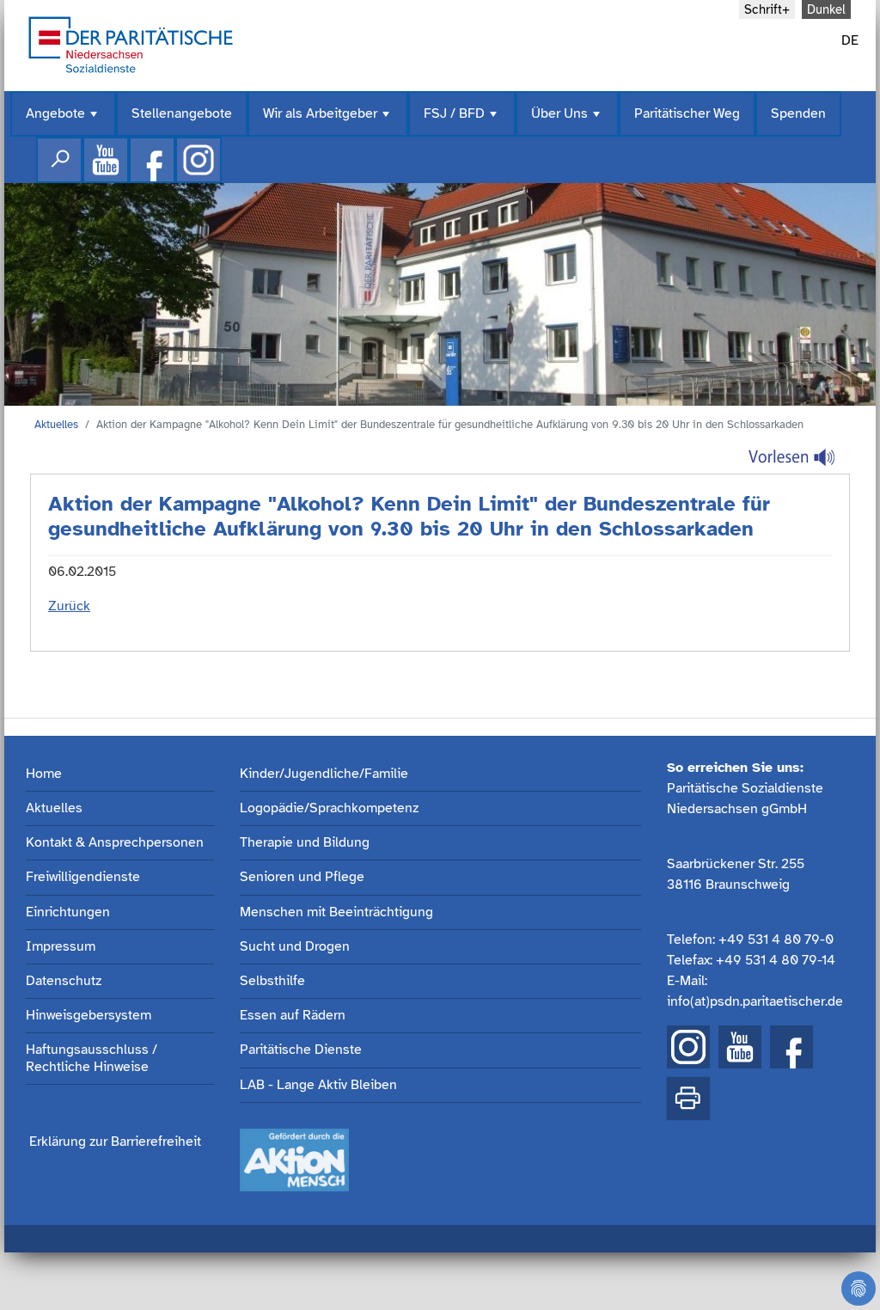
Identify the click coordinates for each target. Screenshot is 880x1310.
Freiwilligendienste (83, 877)
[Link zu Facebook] (152, 160)
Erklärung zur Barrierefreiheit (115, 1141)
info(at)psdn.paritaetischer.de (755, 1001)
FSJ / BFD (462, 121)
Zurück (69, 606)
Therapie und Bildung (305, 843)
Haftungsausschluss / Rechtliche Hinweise (91, 1058)
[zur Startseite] (130, 43)
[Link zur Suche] (59, 160)
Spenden (798, 113)
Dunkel (826, 9)
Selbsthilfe (272, 981)
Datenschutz (63, 981)
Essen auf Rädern (292, 1015)
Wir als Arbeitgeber (328, 121)
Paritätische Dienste (301, 1050)
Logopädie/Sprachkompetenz (329, 808)
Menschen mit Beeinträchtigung (336, 912)
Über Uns (567, 121)
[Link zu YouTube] (739, 1046)
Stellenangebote (181, 113)
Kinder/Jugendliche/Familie (324, 774)
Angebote (63, 121)
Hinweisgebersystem (88, 1015)
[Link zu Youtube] (105, 160)
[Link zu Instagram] (198, 160)
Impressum (60, 947)
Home (44, 774)
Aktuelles (56, 425)
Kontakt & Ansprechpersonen (115, 843)
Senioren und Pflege (302, 877)
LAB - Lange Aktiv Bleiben (318, 1085)
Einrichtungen (68, 912)
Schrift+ (767, 9)
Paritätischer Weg (687, 113)
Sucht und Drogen (295, 947)
